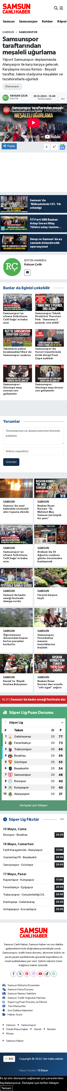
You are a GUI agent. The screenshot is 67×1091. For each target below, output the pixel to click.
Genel (37, 1029)
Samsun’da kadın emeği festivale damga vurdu (14, 598)
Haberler (8, 32)
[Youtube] (40, 974)
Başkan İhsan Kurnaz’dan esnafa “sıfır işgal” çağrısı (50, 684)
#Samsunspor (12, 86)
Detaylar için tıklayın (33, 805)
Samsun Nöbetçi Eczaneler (24, 985)
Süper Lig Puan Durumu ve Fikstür (27, 1002)
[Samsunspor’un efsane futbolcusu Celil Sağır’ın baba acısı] (17, 302)
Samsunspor (28, 21)
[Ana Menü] (61, 8)
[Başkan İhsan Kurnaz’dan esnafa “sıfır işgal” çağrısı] (50, 663)
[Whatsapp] (54, 974)
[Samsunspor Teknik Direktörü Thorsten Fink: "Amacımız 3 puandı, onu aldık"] (49, 302)
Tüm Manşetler (17, 1006)
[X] (20, 974)
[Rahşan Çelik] (12, 267)
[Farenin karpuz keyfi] (50, 577)
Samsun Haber (15, 1040)
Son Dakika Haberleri (20, 1010)
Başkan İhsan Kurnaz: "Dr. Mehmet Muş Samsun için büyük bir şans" (49, 512)
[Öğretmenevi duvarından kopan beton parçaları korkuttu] (16, 617)
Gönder (11, 462)
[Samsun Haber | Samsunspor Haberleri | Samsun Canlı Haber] (16, 8)
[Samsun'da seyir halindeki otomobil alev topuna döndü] (16, 488)
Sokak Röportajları (17, 1029)
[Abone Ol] (62, 147)
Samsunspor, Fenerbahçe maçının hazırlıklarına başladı (46, 641)
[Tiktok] (47, 974)
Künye (10, 1033)
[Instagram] (34, 974)
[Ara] (56, 8)
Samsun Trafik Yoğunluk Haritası (27, 997)
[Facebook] (13, 974)
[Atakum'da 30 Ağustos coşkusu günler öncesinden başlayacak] (50, 534)
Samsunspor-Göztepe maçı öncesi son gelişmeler (49, 387)
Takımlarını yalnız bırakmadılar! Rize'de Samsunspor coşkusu (17, 352)
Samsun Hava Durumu (21, 989)
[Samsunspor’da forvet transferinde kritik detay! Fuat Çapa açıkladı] (49, 337)
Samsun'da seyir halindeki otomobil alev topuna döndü (16, 509)
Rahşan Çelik (33, 264)
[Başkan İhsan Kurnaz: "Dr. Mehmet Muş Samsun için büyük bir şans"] (50, 488)
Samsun (9, 21)
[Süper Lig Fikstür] (62, 819)
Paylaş (11, 146)
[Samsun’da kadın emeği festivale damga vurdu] (16, 577)
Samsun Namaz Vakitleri (22, 993)
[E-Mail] (27, 273)
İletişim (51, 1029)
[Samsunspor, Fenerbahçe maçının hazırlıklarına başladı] (50, 617)
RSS (10, 1058)
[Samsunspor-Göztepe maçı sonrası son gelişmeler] (17, 373)
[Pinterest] (27, 974)
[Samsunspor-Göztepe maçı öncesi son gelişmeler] (49, 373)
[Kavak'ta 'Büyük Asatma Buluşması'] (16, 663)
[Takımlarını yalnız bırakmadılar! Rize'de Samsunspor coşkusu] (17, 337)
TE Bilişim (42, 1070)
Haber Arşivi (15, 1014)
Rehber (47, 21)
